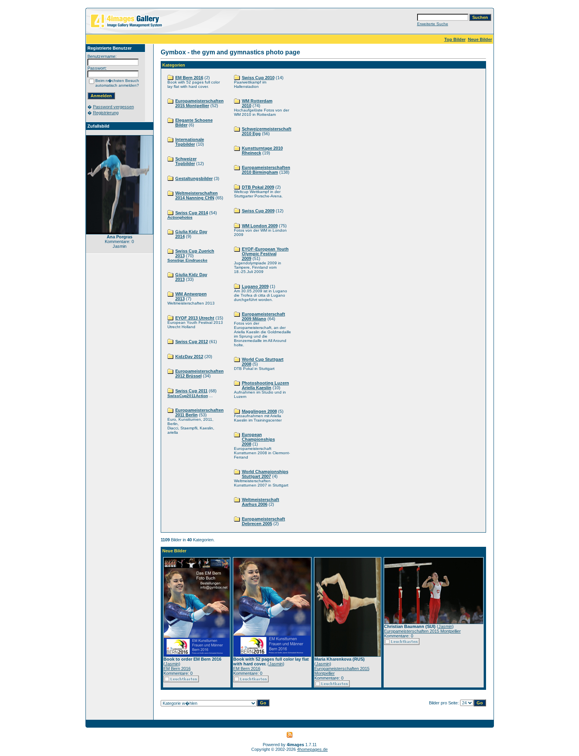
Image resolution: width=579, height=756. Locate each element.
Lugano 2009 (255, 286)
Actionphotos (180, 217)
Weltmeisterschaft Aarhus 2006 (260, 502)
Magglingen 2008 (259, 411)
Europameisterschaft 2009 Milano (263, 316)
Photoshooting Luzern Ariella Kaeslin (265, 385)
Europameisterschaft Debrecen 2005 (263, 521)
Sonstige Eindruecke (187, 260)
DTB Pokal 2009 (258, 187)
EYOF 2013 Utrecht (194, 318)
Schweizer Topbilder (186, 161)
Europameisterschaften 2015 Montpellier (199, 103)
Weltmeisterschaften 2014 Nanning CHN (196, 195)
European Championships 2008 (258, 439)
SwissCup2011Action (187, 396)
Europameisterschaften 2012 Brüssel (199, 373)
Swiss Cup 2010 (258, 77)
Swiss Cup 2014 (191, 212)
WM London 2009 (260, 225)
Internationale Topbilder (189, 142)
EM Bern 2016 (189, 77)
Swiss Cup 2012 (191, 341)
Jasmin (172, 663)
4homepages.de (312, 749)
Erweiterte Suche (432, 24)
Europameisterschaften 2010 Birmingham (266, 170)
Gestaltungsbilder (194, 178)
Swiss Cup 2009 (258, 210)
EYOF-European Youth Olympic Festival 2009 (265, 254)
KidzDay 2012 (189, 356)
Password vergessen (113, 106)
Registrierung (106, 112)
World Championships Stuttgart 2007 (265, 474)
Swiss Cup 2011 (191, 390)
